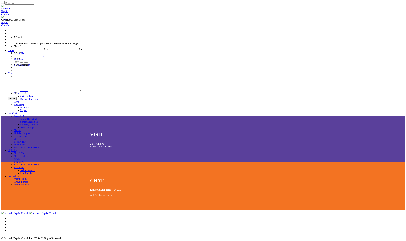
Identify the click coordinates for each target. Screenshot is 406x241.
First (46, 49)
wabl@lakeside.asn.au (101, 195)
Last (81, 49)
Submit (12, 99)
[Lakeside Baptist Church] (28, 213)
